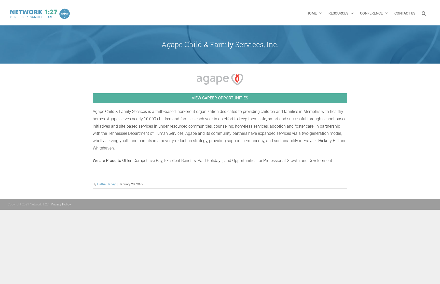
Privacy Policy (61, 204)
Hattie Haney (106, 184)
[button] (424, 12)
